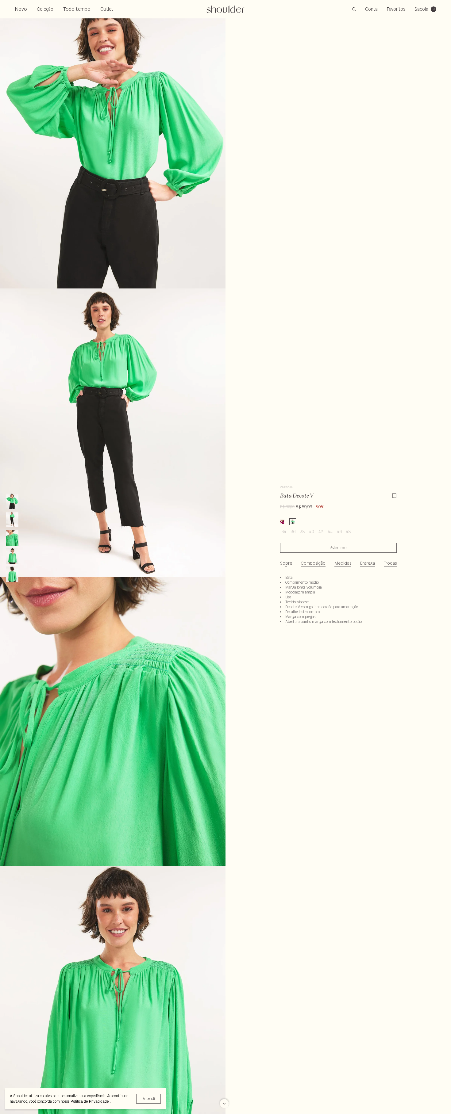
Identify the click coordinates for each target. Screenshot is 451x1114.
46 (339, 531)
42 (320, 531)
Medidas (342, 563)
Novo (21, 9)
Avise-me (338, 548)
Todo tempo (77, 9)
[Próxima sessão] (224, 1102)
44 (330, 531)
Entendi (148, 1098)
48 (348, 531)
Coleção (45, 9)
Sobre (286, 563)
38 (302, 531)
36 (293, 531)
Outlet (106, 9)
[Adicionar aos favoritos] (394, 494)
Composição (313, 563)
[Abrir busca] (354, 9)
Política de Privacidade (90, 1101)
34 (284, 531)
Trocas (390, 563)
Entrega (367, 563)
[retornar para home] (226, 9)
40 (311, 531)
